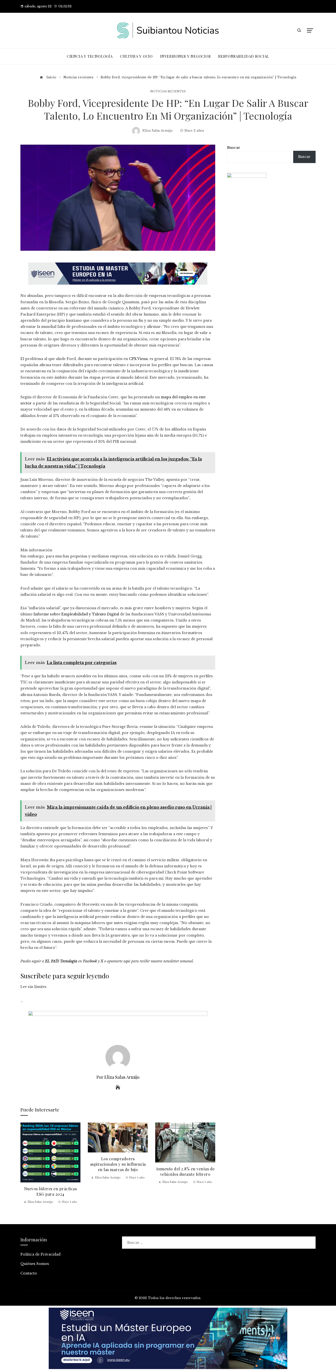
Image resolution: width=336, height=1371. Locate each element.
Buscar (233, 147)
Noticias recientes (168, 91)
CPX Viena (138, 359)
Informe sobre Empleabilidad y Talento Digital (76, 614)
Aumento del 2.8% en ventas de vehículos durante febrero (185, 1171)
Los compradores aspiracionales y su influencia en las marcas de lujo (118, 1164)
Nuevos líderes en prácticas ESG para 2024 (50, 1191)
